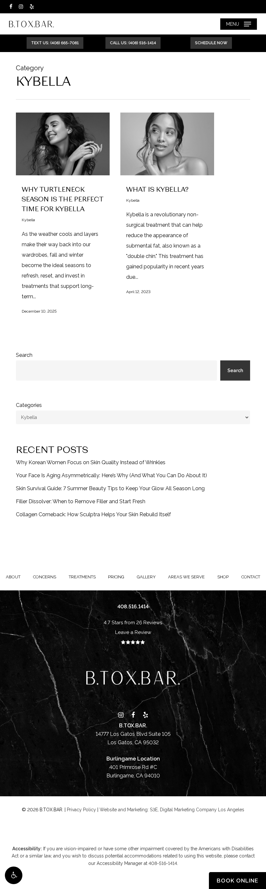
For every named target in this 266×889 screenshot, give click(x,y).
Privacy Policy (81, 809)
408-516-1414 (163, 863)
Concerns (44, 576)
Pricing (116, 576)
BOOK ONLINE (237, 880)
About (13, 576)
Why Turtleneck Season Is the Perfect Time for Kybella (62, 198)
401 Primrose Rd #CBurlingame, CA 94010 (133, 767)
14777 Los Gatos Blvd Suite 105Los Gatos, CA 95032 (133, 734)
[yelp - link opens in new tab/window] (32, 6)
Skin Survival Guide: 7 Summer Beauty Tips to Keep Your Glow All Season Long (110, 488)
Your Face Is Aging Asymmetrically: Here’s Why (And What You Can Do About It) (111, 475)
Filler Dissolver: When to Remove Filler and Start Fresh (80, 501)
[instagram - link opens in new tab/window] (21, 6)
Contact (250, 576)
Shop (223, 576)
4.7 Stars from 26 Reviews (133, 623)
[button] (13, 875)
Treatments (82, 576)
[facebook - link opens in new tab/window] (10, 6)
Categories (29, 405)
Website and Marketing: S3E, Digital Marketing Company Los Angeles (172, 809)
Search (24, 355)
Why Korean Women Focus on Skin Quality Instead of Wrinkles (90, 462)
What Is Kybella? (157, 189)
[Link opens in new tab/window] (121, 714)
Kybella (28, 220)
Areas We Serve (186, 576)
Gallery (146, 576)
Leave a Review (133, 632)
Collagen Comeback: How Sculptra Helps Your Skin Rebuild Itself (93, 514)
